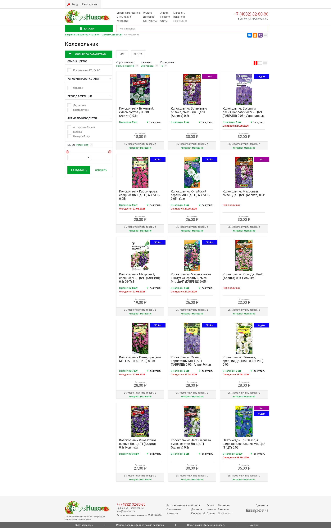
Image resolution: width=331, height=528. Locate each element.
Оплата (147, 12)
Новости (165, 16)
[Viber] (260, 35)
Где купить (155, 122)
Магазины (179, 12)
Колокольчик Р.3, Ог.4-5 (86, 70)
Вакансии (179, 16)
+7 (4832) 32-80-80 (251, 14)
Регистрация (89, 4)
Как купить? (150, 20)
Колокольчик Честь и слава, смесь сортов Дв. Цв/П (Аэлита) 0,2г (191, 443)
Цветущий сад (81, 136)
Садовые (78, 87)
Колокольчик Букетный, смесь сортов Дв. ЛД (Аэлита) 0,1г (136, 112)
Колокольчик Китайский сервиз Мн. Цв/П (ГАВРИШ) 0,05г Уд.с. (190, 195)
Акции (164, 12)
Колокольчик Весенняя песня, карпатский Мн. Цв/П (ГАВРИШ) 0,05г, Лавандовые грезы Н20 (243, 114)
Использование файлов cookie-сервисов (140, 525)
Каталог (95, 34)
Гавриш (77, 131)
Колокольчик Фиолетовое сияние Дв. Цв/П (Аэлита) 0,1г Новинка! (137, 443)
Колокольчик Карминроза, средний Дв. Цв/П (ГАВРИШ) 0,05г (139, 195)
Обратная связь (84, 525)
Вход (75, 4)
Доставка (148, 16)
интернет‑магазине (140, 147)
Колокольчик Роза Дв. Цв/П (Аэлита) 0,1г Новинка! (243, 276)
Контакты (122, 20)
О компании (124, 16)
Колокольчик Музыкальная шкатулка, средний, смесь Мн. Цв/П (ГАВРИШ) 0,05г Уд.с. (191, 280)
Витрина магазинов (128, 12)
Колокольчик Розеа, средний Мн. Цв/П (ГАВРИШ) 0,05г (140, 359)
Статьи (164, 20)
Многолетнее (81, 109)
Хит (122, 54)
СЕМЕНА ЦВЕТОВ (112, 34)
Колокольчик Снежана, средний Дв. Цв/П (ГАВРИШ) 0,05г (243, 360)
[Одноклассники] (255, 35)
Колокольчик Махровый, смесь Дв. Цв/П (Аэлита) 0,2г (244, 193)
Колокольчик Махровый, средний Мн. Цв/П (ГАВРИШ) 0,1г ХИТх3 (139, 278)
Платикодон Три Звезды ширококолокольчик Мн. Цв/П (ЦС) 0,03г (244, 443)
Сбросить (101, 169)
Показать (79, 170)
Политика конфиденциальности (206, 525)
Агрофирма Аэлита (84, 127)
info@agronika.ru (126, 511)
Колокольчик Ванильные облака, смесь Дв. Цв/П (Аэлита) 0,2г (189, 112)
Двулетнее (79, 105)
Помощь (253, 525)
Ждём (138, 54)
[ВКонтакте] (249, 35)
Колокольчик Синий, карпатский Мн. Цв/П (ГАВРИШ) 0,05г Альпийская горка (191, 362)
